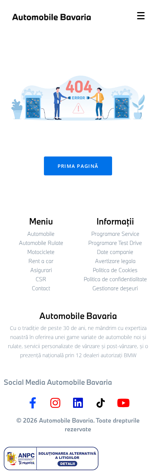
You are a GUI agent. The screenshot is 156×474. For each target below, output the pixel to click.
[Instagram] (55, 403)
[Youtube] (123, 403)
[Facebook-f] (32, 403)
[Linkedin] (78, 403)
